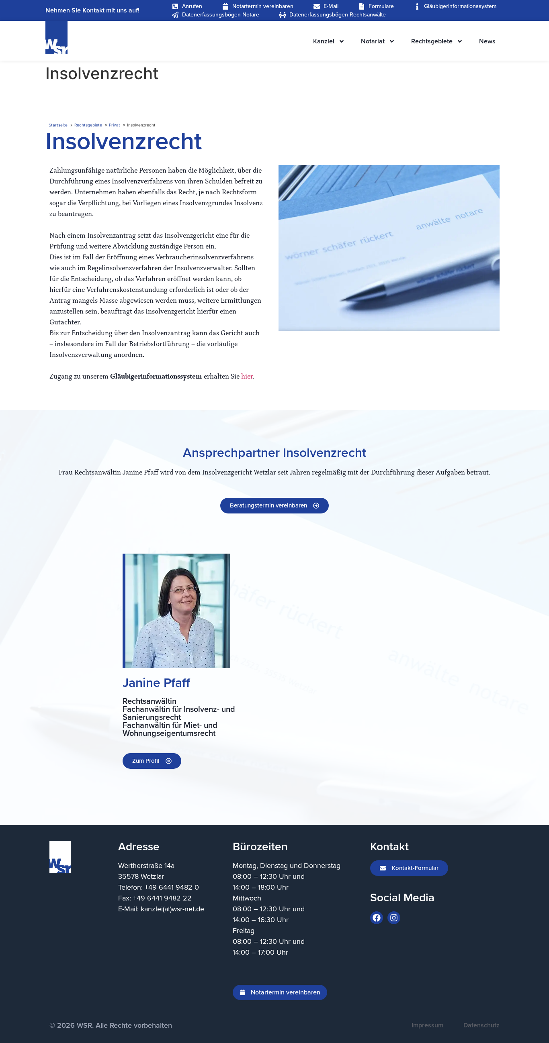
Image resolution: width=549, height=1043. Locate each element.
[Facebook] (376, 917)
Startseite (58, 124)
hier (247, 376)
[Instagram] (393, 917)
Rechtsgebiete (432, 41)
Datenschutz (481, 1025)
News (487, 41)
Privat (114, 124)
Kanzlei (323, 41)
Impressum (427, 1025)
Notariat (373, 41)
